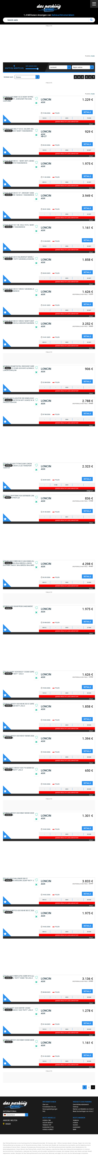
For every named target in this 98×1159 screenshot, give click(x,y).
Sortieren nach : (9, 77)
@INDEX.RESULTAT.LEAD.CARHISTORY (67, 121)
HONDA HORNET (48, 1129)
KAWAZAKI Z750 (48, 1127)
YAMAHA (76, 1120)
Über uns (45, 1104)
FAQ (44, 1111)
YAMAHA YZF (47, 1125)
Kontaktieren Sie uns (49, 1107)
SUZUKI (75, 1125)
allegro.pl (90, 491)
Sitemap (75, 1107)
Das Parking (50, 8)
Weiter (93, 1087)
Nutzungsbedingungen (50, 1109)
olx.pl (91, 124)
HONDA (75, 1123)
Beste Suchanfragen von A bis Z (83, 1111)
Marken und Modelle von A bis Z (83, 1109)
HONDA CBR (47, 1120)
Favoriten (7, 119)
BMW (74, 1129)
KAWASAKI (76, 1127)
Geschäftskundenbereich (81, 1104)
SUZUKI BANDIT (48, 1123)
